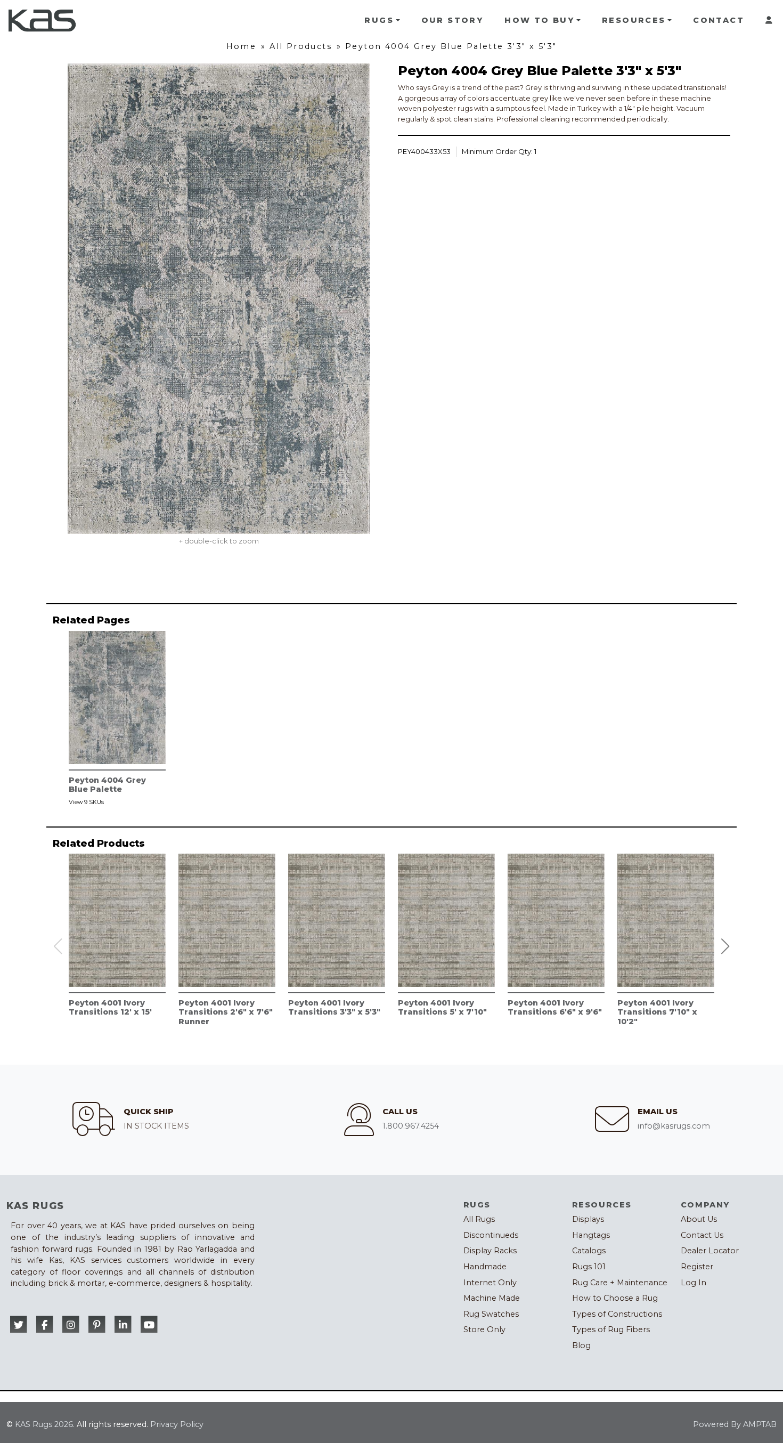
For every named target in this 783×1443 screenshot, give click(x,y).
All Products (301, 46)
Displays (588, 1219)
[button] (725, 946)
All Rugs (479, 1219)
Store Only (484, 1329)
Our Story (452, 20)
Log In (693, 1282)
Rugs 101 (589, 1266)
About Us (699, 1219)
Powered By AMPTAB (735, 1424)
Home (241, 46)
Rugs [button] (379, 20)
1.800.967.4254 (410, 1126)
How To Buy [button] (539, 20)
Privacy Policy (176, 1424)
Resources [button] (634, 20)
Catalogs (589, 1250)
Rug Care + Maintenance (619, 1282)
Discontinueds (490, 1235)
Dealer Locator (710, 1250)
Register (697, 1266)
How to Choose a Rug (615, 1298)
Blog (581, 1345)
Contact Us (702, 1235)
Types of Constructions (617, 1314)
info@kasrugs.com (674, 1126)
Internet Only (490, 1282)
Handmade (485, 1266)
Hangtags (591, 1235)
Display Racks (490, 1250)
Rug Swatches (491, 1314)
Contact (718, 20)
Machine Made (491, 1298)
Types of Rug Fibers (611, 1329)
